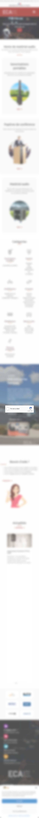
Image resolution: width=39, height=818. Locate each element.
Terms (32, 411)
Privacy (29, 411)
